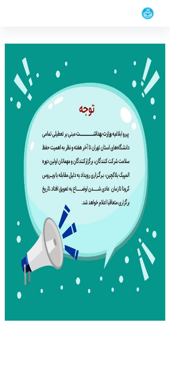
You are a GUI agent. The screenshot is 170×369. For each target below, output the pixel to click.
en (20, 13)
